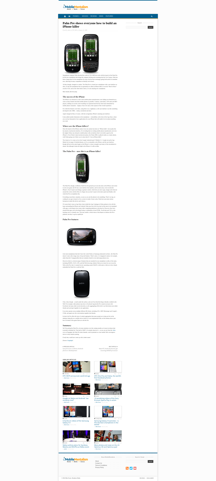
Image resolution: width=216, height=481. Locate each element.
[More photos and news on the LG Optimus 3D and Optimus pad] (108, 435)
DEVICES (85, 16)
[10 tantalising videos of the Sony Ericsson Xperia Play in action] (108, 389)
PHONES (75, 17)
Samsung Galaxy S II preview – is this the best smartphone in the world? (106, 423)
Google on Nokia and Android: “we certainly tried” (76, 399)
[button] (151, 16)
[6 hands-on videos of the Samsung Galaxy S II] (76, 411)
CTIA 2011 (66, 373)
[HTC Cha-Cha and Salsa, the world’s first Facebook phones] (108, 366)
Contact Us (98, 463)
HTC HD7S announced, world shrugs (76, 376)
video (114, 330)
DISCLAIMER (150, 478)
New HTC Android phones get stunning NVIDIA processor (108, 349)
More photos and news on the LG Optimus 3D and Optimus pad (106, 446)
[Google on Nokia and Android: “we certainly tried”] (76, 389)
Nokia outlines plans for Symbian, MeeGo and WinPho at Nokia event (76, 446)
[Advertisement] (139, 45)
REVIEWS (93, 16)
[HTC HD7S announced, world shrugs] (76, 366)
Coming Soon (99, 418)
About (97, 461)
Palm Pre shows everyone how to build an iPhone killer (90, 24)
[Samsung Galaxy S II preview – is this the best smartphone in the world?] (108, 411)
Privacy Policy (99, 467)
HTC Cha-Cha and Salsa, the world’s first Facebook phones (107, 377)
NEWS (101, 16)
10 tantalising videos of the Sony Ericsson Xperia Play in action (106, 399)
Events (97, 373)
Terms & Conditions (101, 465)
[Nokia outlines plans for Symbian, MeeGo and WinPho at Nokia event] (76, 435)
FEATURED (109, 16)
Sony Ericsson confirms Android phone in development (73, 349)
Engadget (70, 340)
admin (65, 449)
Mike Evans (66, 378)
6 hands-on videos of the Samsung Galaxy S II (76, 422)
